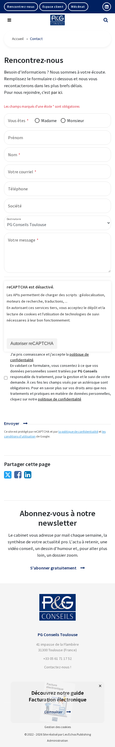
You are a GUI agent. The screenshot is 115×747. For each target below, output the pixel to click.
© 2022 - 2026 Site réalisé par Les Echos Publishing (57, 734)
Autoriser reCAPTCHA (31, 343)
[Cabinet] (57, 597)
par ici (56, 92)
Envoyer (11, 423)
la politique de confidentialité (78, 431)
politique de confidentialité (59, 399)
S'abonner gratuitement (53, 568)
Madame (49, 120)
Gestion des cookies (57, 727)
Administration (57, 740)
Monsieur (75, 120)
